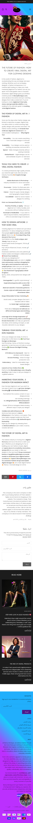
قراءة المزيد (28, 630)
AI (30, 660)
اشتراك (27, 712)
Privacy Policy (17, 535)
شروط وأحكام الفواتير (25, 725)
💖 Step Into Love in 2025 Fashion (18, 615)
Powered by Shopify (20, 810)
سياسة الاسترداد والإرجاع (24, 728)
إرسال (27, 564)
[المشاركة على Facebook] (27, 477)
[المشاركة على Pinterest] (12, 477)
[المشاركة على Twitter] (20, 477)
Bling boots (27, 611)
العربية (9, 807)
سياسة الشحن (27, 722)
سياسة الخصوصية (26, 731)
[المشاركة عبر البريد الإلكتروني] (5, 477)
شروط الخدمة (27, 734)
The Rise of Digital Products (20, 664)
